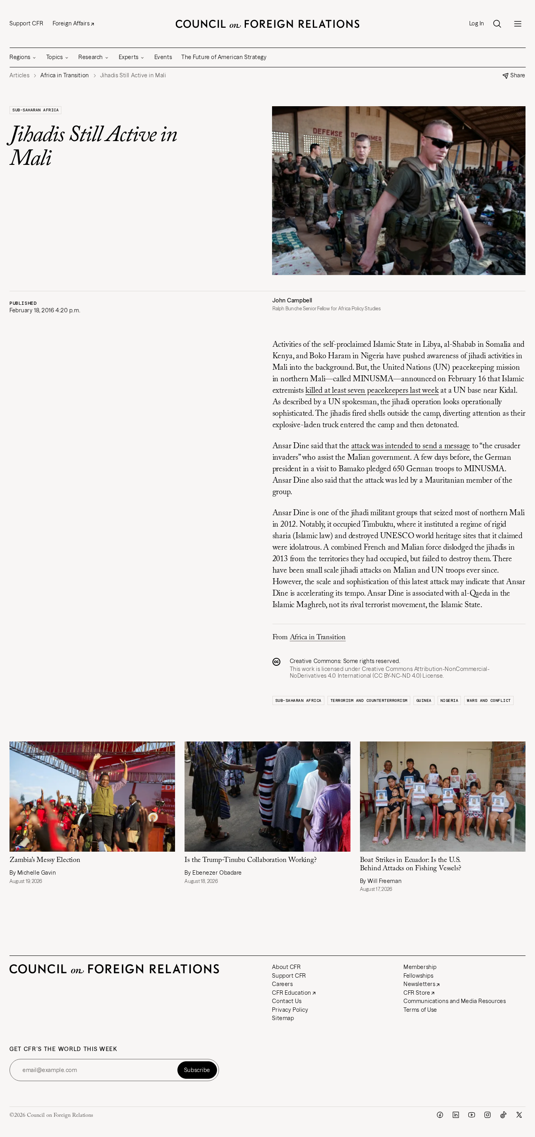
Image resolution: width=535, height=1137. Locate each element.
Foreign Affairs (71, 23)
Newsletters (419, 984)
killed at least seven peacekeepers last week (371, 391)
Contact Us (286, 1001)
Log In (476, 23)
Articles (19, 75)
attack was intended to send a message (410, 446)
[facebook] (440, 1114)
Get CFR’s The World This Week (64, 1049)
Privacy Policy (290, 1009)
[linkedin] (455, 1114)
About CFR (286, 967)
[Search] (497, 24)
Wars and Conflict (489, 700)
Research (90, 57)
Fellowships (418, 975)
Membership (420, 967)
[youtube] (471, 1114)
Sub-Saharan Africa (35, 110)
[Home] (268, 23)
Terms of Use (420, 1009)
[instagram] (487, 1114)
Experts (129, 57)
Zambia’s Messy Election (45, 860)
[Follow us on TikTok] (503, 1114)
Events (163, 57)
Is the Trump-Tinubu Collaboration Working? (250, 860)
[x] (519, 1114)
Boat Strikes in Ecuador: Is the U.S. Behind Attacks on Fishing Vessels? (410, 864)
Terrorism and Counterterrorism (368, 700)
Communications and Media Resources (455, 1001)
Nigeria (449, 700)
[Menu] (517, 24)
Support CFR (26, 23)
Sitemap (283, 1018)
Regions (20, 57)
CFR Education (291, 992)
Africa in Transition (318, 637)
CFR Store (417, 992)
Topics (54, 57)
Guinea (424, 700)
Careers (282, 984)
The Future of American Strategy (224, 57)
